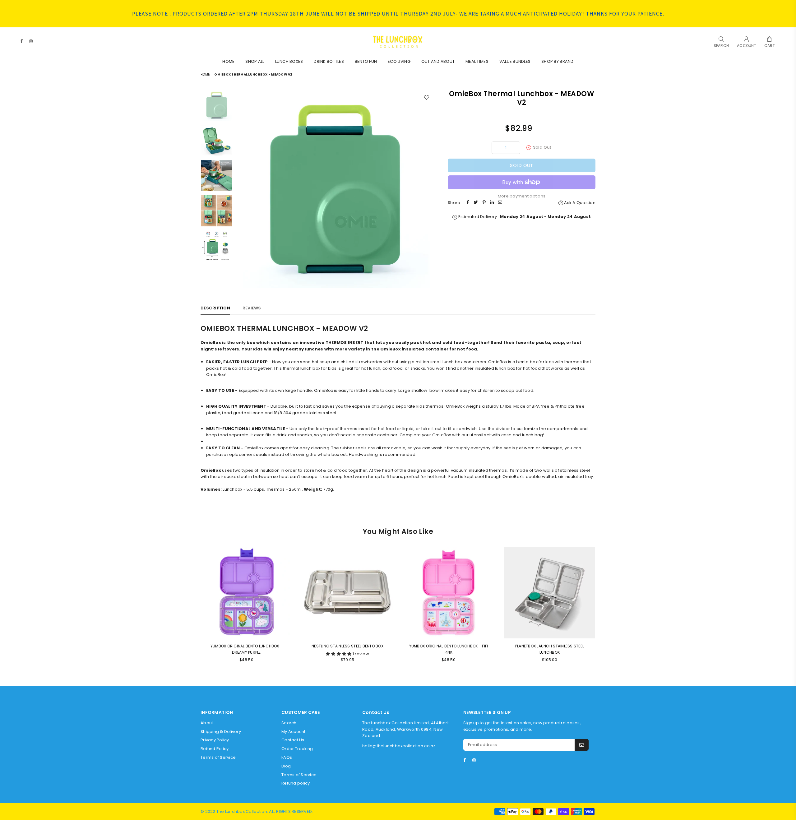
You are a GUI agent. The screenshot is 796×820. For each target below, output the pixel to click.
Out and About (438, 61)
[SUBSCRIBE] (582, 745)
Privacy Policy (215, 740)
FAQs (286, 757)
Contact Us (292, 740)
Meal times (476, 61)
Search (289, 723)
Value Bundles (514, 61)
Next (428, 188)
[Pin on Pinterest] (484, 203)
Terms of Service (218, 757)
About (207, 723)
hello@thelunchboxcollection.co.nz (399, 746)
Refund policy (295, 783)
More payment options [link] (521, 196)
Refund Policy (215, 749)
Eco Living (399, 61)
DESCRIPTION (215, 308)
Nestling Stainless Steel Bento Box (347, 646)
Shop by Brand (557, 61)
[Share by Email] (500, 203)
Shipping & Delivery (221, 731)
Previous (241, 188)
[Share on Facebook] (468, 203)
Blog (286, 766)
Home (228, 61)
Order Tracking (297, 749)
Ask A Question (579, 203)
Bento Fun (366, 61)
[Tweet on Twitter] (476, 203)
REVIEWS (252, 308)
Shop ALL (254, 61)
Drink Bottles (329, 61)
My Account (293, 731)
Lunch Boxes (289, 61)
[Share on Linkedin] (492, 203)
